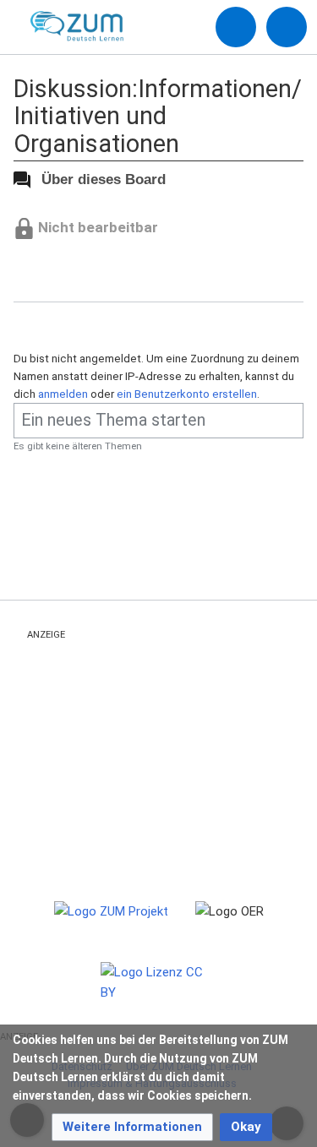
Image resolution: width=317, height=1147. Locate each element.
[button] (132, 1127)
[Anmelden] (236, 27)
